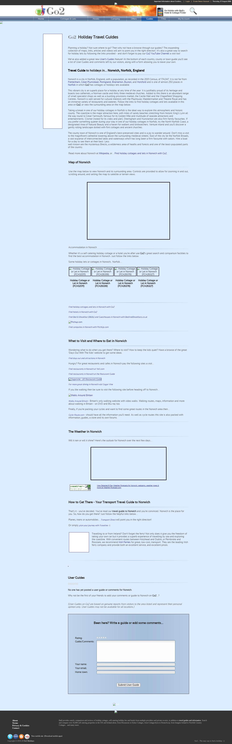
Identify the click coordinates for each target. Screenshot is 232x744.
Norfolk (72, 84)
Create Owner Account (201, 1)
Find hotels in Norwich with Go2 (82, 312)
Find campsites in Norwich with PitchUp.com (88, 327)
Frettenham (74, 82)
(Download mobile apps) (53, 736)
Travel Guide (76, 70)
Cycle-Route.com (76, 415)
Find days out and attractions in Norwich (86, 358)
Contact (15, 728)
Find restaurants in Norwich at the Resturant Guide (91, 374)
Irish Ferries (125, 542)
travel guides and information (190, 720)
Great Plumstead (90, 82)
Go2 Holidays (29, 741)
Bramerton (117, 82)
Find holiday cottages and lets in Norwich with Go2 (91, 307)
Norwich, (114, 70)
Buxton (127, 82)
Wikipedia (104, 153)
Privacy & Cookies (20, 725)
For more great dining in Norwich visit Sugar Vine (90, 384)
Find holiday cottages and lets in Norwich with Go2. (141, 153)
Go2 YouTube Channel (157, 53)
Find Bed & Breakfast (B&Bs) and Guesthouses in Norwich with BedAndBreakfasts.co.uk (107, 317)
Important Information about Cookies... (168, 1)
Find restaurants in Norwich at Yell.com (86, 369)
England (138, 70)
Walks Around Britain (78, 401)
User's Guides (107, 59)
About (15, 720)
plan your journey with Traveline (93, 525)
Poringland (105, 82)
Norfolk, (126, 70)
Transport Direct (108, 520)
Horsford (141, 82)
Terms (15, 723)
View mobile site (37, 736)
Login (188, 1)
